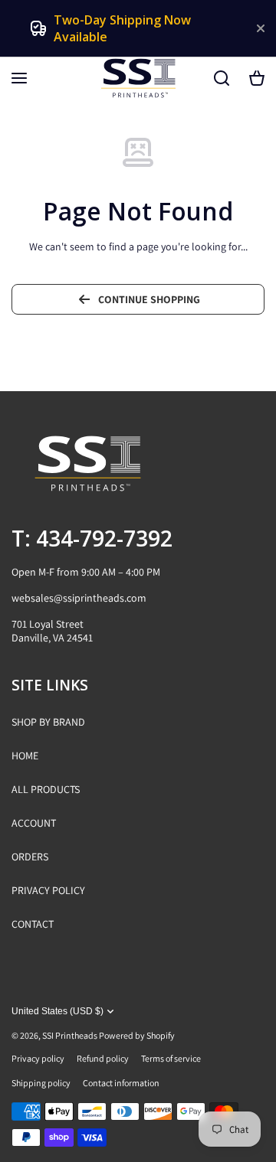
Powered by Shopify (137, 1035)
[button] (256, 78)
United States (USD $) (58, 1011)
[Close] (260, 28)
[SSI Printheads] (138, 78)
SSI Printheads (69, 1035)
